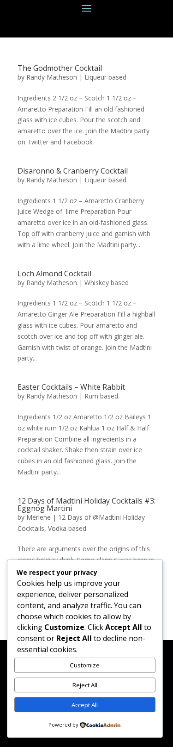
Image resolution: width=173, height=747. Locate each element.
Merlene (38, 517)
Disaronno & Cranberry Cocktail (73, 171)
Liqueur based (105, 77)
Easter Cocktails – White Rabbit (71, 387)
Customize (85, 665)
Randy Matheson (51, 77)
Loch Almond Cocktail (54, 273)
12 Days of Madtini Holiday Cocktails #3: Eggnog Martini (86, 504)
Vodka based (67, 528)
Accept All (85, 705)
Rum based (101, 396)
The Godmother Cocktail (60, 68)
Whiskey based (106, 282)
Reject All (84, 685)
